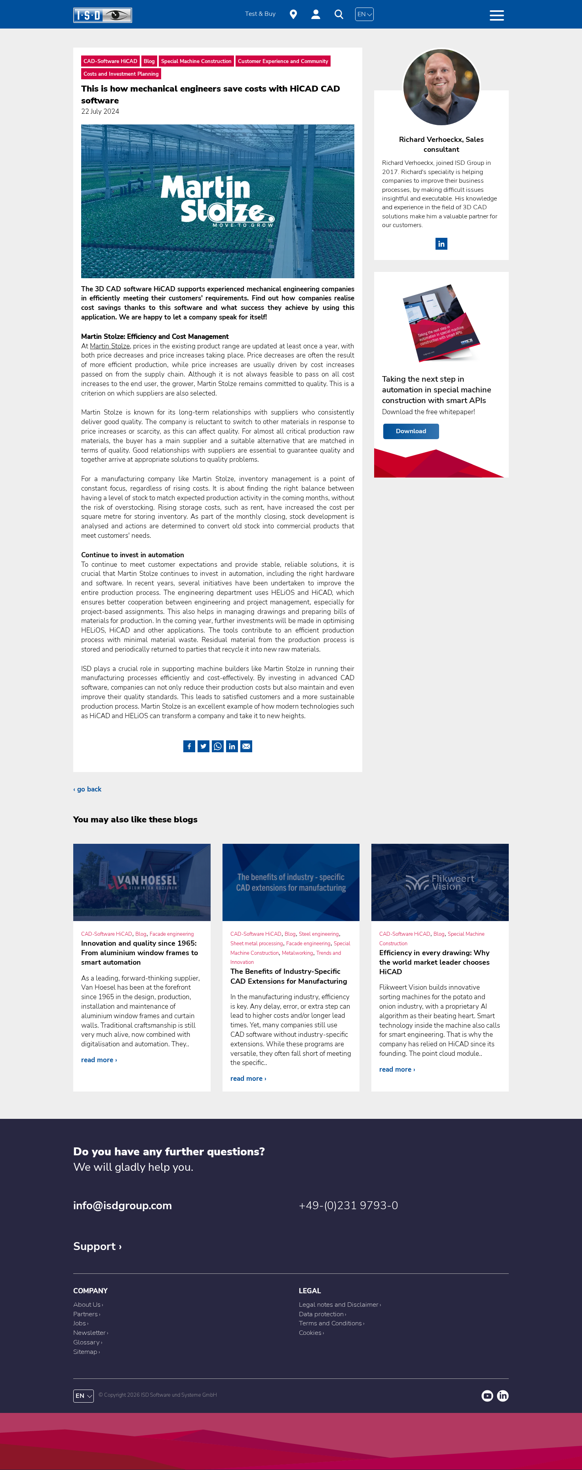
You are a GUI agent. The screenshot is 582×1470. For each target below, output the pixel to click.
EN (362, 14)
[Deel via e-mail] (246, 744)
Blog (149, 61)
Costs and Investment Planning (121, 74)
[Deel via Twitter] (203, 744)
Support (94, 1246)
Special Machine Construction (196, 61)
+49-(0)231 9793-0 (348, 1205)
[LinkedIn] (441, 247)
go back (89, 789)
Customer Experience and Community (283, 61)
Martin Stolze (109, 346)
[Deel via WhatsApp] (218, 744)
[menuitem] (260, 14)
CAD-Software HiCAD (110, 61)
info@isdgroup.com (122, 1205)
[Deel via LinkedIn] (232, 744)
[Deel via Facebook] (189, 744)
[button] (497, 15)
